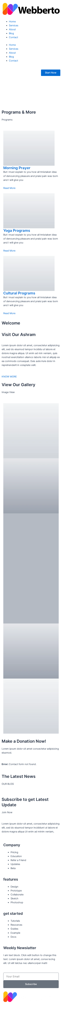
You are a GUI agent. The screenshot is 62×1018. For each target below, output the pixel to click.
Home (12, 21)
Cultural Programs (19, 293)
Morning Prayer (16, 168)
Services (13, 25)
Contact (13, 37)
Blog (11, 33)
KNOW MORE (9, 376)
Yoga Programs (16, 230)
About (12, 29)
